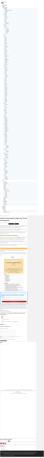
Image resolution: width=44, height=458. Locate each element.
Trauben (6, 61)
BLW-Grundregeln (5, 5)
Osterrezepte (5, 200)
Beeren (5, 41)
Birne (5, 42)
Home (3, 4)
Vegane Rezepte (5, 197)
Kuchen (6, 176)
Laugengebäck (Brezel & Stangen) (8, 10)
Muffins (4, 198)
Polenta (7, 145)
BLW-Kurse (4, 206)
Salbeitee (7, 32)
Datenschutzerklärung (3, 297)
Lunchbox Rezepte (20, 306)
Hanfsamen (6, 128)
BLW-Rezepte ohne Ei (21, 305)
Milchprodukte (5, 110)
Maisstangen (7, 146)
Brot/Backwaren (5, 8)
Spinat (5, 97)
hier (21, 392)
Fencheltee (7, 28)
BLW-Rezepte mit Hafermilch (14, 305)
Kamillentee (7, 30)
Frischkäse (6, 112)
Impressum (5, 210)
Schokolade (6, 178)
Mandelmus (6, 131)
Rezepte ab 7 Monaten (24, 307)
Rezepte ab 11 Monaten (6, 307)
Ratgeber (4, 6)
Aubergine (6, 66)
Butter (5, 111)
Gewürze (5, 103)
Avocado (6, 39)
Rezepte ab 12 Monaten (12, 307)
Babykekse (6, 172)
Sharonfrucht (6, 60)
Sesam (5, 133)
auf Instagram (23, 249)
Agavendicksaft (6, 171)
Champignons (6, 70)
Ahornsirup (6, 170)
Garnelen (6, 161)
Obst (4, 35)
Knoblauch (6, 77)
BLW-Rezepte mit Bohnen (12, 304)
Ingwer (5, 109)
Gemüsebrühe (6, 104)
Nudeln (6, 143)
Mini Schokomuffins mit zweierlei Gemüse (5, 311)
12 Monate (6, 196)
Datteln (5, 44)
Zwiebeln (6, 102)
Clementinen (6, 43)
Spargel (6, 96)
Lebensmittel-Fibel (5, 7)
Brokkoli (6, 69)
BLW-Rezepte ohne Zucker (15, 306)
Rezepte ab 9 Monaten (9, 308)
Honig (5, 175)
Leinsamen (6, 130)
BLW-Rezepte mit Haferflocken (7, 305)
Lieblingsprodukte (5, 201)
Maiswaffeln (6, 11)
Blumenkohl (6, 68)
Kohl (5, 78)
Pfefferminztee (7, 31)
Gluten (5, 140)
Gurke (5, 73)
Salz (5, 105)
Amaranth (6, 135)
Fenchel (6, 72)
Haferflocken (6, 141)
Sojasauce (6, 107)
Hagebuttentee (7, 29)
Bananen (6, 40)
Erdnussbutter (6, 127)
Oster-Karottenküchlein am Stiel (4, 310)
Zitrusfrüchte (6, 64)
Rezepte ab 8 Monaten (3, 308)
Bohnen (6, 164)
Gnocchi (7, 76)
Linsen (5, 167)
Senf (5, 106)
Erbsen (5, 71)
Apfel (5, 37)
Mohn (5, 132)
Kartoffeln (6, 75)
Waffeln (4, 199)
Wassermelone (6, 62)
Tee (5, 27)
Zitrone (5, 63)
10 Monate (6, 194)
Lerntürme (5, 202)
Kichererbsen (6, 166)
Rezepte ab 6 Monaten (18, 307)
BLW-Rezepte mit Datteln (19, 304)
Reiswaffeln (6, 12)
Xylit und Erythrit (6, 179)
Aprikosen (6, 38)
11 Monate (6, 195)
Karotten (6, 74)
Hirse (5, 142)
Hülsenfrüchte (5, 163)
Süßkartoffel (6, 95)
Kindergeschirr (5, 204)
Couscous (6, 138)
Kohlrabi (6, 79)
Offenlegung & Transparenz (6, 212)
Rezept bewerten (2, 328)
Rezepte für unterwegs (15, 308)
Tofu (5, 168)
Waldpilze (6, 100)
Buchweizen (6, 136)
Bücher (4, 205)
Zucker (4, 169)
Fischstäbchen (6, 162)
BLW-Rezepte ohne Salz (8, 306)
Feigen (5, 45)
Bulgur (5, 137)
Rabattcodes (4, 207)
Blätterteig (6, 9)
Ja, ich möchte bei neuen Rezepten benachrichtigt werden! (8, 339)
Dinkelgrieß (6, 139)
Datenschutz (5, 211)
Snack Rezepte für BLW (21, 308)
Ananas (6, 36)
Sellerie (6, 94)
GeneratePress (12, 455)
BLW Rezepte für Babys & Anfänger (4, 304)
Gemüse (4, 65)
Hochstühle (5, 203)
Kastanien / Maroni (7, 129)
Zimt (5, 108)
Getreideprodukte (5, 134)
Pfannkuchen (6, 177)
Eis (5, 174)
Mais (5, 144)
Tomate (6, 98)
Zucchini (6, 101)
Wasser (5, 33)
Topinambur (6, 99)
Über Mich (4, 208)
